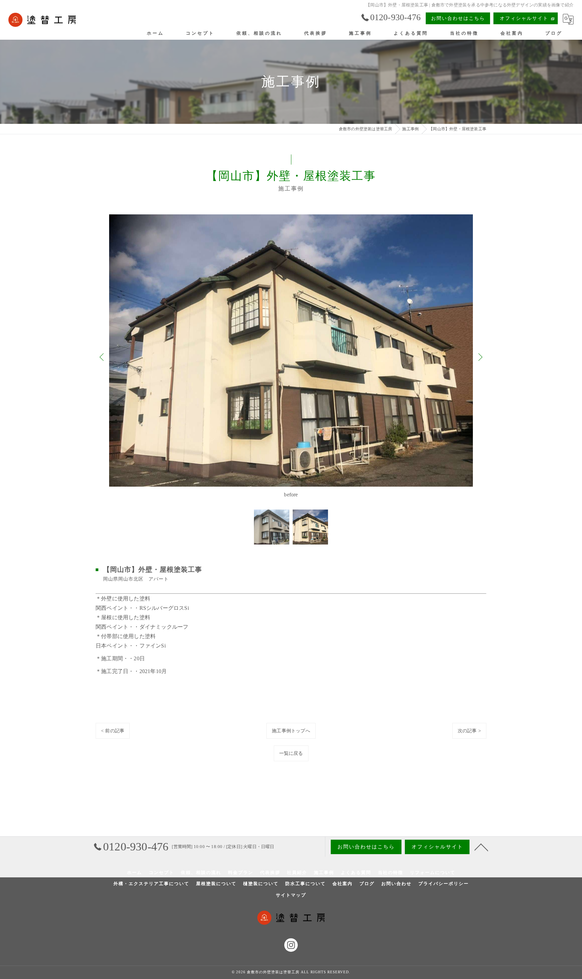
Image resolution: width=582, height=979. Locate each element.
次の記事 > (469, 730)
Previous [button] (102, 356)
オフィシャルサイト (524, 18)
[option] (291, 356)
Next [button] (479, 356)
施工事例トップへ (291, 730)
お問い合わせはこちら (458, 18)
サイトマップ (291, 895)
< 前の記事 (112, 730)
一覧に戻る (291, 753)
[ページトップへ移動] (481, 846)
